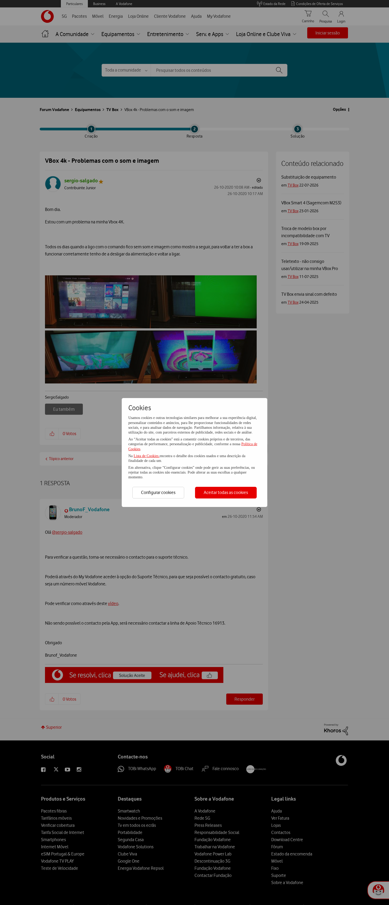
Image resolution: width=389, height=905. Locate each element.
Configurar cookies (158, 492)
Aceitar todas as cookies (226, 492)
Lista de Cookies (147, 456)
